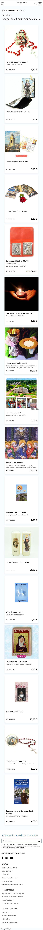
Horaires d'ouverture (9, 916)
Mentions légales (8, 881)
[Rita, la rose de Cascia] (21, 692)
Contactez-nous (7, 871)
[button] (12, 10)
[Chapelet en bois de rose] (21, 742)
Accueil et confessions (9, 922)
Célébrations (6, 919)
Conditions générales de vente (12, 885)
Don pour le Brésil (13, 413)
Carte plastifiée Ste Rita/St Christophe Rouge (17, 262)
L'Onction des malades (15, 612)
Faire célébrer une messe (10, 903)
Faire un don (6, 874)
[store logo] (21, 2)
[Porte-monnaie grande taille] (21, 92)
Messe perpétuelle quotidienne (19, 363)
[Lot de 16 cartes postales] (21, 192)
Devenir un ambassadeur (10, 878)
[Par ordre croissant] (24, 10)
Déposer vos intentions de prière (13, 893)
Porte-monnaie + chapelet (16, 62)
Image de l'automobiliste (16, 512)
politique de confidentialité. (17, 847)
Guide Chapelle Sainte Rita (17, 161)
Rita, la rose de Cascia (15, 711)
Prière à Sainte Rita (8, 900)
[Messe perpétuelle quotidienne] (21, 343)
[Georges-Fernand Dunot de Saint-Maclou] (21, 791)
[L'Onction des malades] (21, 592)
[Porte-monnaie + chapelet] (21, 42)
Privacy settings (5, 929)
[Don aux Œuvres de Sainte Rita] (21, 294)
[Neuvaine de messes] (21, 443)
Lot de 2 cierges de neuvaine (17, 562)
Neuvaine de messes (14, 463)
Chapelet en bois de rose (16, 761)
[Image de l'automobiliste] (21, 493)
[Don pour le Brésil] (21, 393)
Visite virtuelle (7, 912)
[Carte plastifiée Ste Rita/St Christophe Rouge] (21, 241)
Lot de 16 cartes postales (16, 211)
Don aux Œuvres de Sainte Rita (19, 313)
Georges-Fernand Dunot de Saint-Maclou (20, 812)
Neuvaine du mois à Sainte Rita (12, 897)
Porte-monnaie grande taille (17, 112)
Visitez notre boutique (9, 868)
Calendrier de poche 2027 (16, 662)
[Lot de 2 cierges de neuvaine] (21, 543)
